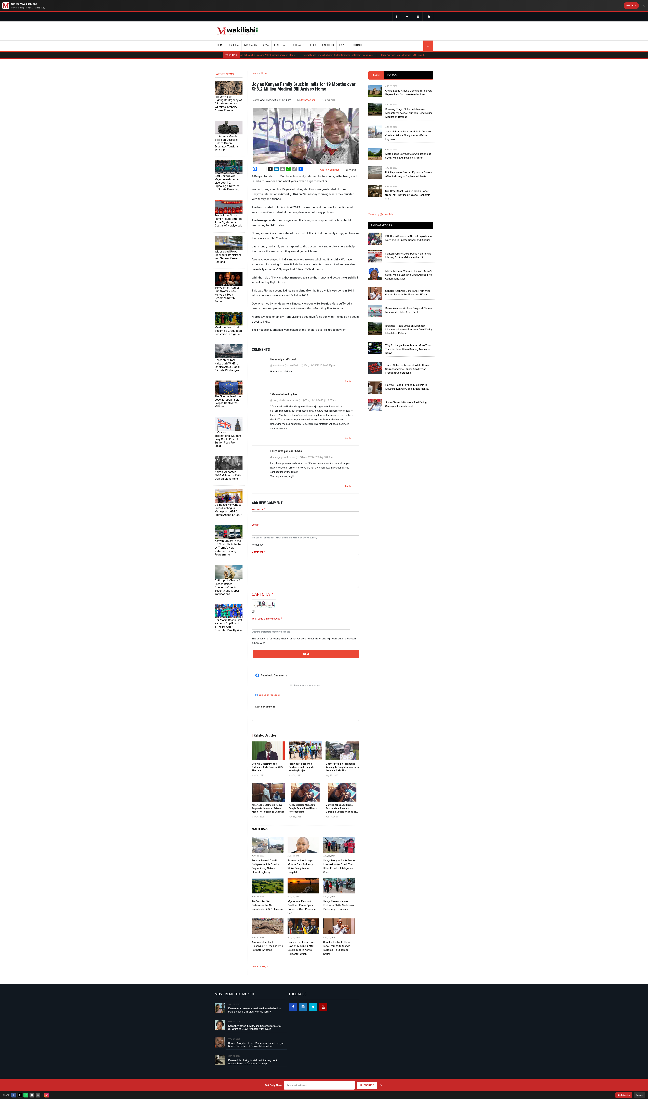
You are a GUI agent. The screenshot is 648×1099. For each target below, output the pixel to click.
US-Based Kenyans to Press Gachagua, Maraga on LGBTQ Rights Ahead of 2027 (228, 509)
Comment (257, 551)
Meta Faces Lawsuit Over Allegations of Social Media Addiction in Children (408, 155)
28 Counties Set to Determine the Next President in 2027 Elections (267, 905)
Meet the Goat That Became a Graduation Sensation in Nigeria (228, 330)
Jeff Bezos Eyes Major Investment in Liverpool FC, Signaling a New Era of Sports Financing (227, 182)
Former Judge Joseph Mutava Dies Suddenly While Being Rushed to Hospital (300, 866)
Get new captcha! (253, 611)
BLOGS (313, 45)
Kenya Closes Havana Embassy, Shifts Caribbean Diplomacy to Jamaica (272, 55)
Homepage (258, 544)
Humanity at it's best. (283, 359)
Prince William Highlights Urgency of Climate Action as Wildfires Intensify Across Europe (228, 103)
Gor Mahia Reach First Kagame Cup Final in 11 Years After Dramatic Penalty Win (228, 625)
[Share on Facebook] (13, 1095)
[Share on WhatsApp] (25, 1095)
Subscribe (625, 1095)
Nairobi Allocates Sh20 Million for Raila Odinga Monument (228, 475)
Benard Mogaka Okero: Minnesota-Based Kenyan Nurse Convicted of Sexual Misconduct (256, 1045)
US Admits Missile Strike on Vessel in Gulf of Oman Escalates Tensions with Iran (226, 142)
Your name (258, 509)
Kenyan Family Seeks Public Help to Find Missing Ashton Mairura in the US (408, 255)
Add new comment (330, 169)
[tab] (376, 75)
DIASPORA (234, 45)
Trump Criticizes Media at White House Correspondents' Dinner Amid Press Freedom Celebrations (407, 369)
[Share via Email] (32, 1095)
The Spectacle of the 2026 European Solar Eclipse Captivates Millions (228, 401)
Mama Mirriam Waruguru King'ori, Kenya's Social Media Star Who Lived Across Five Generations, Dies (408, 275)
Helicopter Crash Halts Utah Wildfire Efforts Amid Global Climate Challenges (227, 365)
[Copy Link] (38, 1095)
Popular (392, 74)
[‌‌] (396, 16)
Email (255, 524)
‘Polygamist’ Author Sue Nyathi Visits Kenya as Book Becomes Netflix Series (227, 294)
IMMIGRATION (250, 45)
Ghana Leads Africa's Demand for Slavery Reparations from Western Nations (408, 92)
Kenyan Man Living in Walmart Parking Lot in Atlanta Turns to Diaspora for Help (253, 1062)
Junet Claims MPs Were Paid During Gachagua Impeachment (406, 404)
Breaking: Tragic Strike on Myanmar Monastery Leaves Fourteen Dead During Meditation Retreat (409, 113)
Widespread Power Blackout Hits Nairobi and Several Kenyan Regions (228, 256)
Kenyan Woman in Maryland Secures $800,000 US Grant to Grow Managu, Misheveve (254, 1027)
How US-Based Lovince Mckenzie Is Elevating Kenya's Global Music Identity (407, 386)
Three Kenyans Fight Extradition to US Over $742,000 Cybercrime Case (348, 55)
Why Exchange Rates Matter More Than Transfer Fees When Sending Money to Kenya (408, 349)
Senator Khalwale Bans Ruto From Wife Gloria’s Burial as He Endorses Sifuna (336, 948)
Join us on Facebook (269, 695)
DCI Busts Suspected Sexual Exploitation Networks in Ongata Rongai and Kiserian (408, 238)
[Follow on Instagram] (46, 1095)
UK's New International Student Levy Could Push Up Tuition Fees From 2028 (228, 439)
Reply (348, 381)
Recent (376, 74)
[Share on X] (19, 1095)
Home (220, 45)
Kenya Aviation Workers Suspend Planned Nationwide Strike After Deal (409, 310)
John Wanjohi (307, 100)
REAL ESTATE (280, 45)
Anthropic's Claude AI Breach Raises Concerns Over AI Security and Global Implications (228, 587)
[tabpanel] (400, 139)
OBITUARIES (298, 45)
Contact (639, 1095)
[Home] (237, 31)
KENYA (266, 45)
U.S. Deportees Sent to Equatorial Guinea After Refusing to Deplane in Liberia (408, 174)
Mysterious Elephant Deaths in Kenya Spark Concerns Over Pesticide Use (302, 907)
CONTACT (357, 45)
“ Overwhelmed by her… (284, 394)
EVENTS (343, 45)
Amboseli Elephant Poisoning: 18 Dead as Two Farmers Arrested (267, 946)
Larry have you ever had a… (287, 451)
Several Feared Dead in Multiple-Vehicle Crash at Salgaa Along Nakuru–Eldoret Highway (266, 866)
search (428, 46)
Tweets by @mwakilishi (380, 214)
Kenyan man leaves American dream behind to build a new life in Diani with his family (254, 1010)
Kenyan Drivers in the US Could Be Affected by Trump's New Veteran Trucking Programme (228, 547)
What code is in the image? (266, 618)
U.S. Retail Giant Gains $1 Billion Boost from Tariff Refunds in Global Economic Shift (407, 195)
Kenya (264, 73)
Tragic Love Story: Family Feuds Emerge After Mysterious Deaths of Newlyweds (228, 220)
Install (631, 5)
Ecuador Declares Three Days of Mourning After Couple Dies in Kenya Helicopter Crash (301, 948)
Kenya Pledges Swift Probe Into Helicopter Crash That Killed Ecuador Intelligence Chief (339, 866)
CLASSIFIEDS (327, 45)
